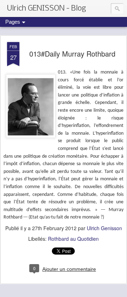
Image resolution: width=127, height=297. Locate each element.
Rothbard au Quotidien (73, 238)
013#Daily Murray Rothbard (72, 53)
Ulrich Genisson (104, 228)
